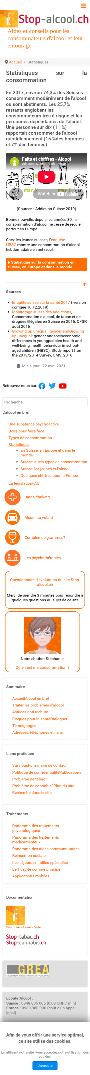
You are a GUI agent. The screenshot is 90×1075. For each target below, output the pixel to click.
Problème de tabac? (29, 779)
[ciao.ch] (9, 262)
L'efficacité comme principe (36, 869)
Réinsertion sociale (29, 855)
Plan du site (64, 785)
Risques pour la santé (31, 719)
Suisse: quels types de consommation (53, 461)
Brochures (13, 927)
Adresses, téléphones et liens (37, 732)
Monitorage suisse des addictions (41, 312)
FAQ (36, 483)
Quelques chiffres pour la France (49, 475)
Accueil (18, 698)
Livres (27, 927)
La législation (20, 483)
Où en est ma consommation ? (43, 667)
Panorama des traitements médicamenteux (35, 839)
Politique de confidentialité (35, 772)
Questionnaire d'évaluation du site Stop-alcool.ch (45, 582)
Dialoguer (58, 719)
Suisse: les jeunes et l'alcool (45, 468)
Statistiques (19, 444)
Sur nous (20, 765)
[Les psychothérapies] (12, 557)
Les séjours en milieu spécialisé (40, 862)
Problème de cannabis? (33, 785)
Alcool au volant (38, 517)
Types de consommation (30, 437)
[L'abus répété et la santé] (12, 496)
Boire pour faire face (26, 431)
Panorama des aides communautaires (46, 848)
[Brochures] (15, 915)
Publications (70, 772)
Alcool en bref (37, 698)
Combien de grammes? (44, 537)
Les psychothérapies (42, 557)
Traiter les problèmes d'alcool (38, 705)
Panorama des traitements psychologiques (35, 828)
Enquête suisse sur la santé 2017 (41, 302)
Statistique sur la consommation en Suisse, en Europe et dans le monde (41, 264)
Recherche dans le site (32, 792)
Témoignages (24, 725)
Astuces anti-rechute (30, 712)
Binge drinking (37, 497)
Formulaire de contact (47, 765)
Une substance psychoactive (33, 424)
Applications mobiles (30, 876)
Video (38, 927)
